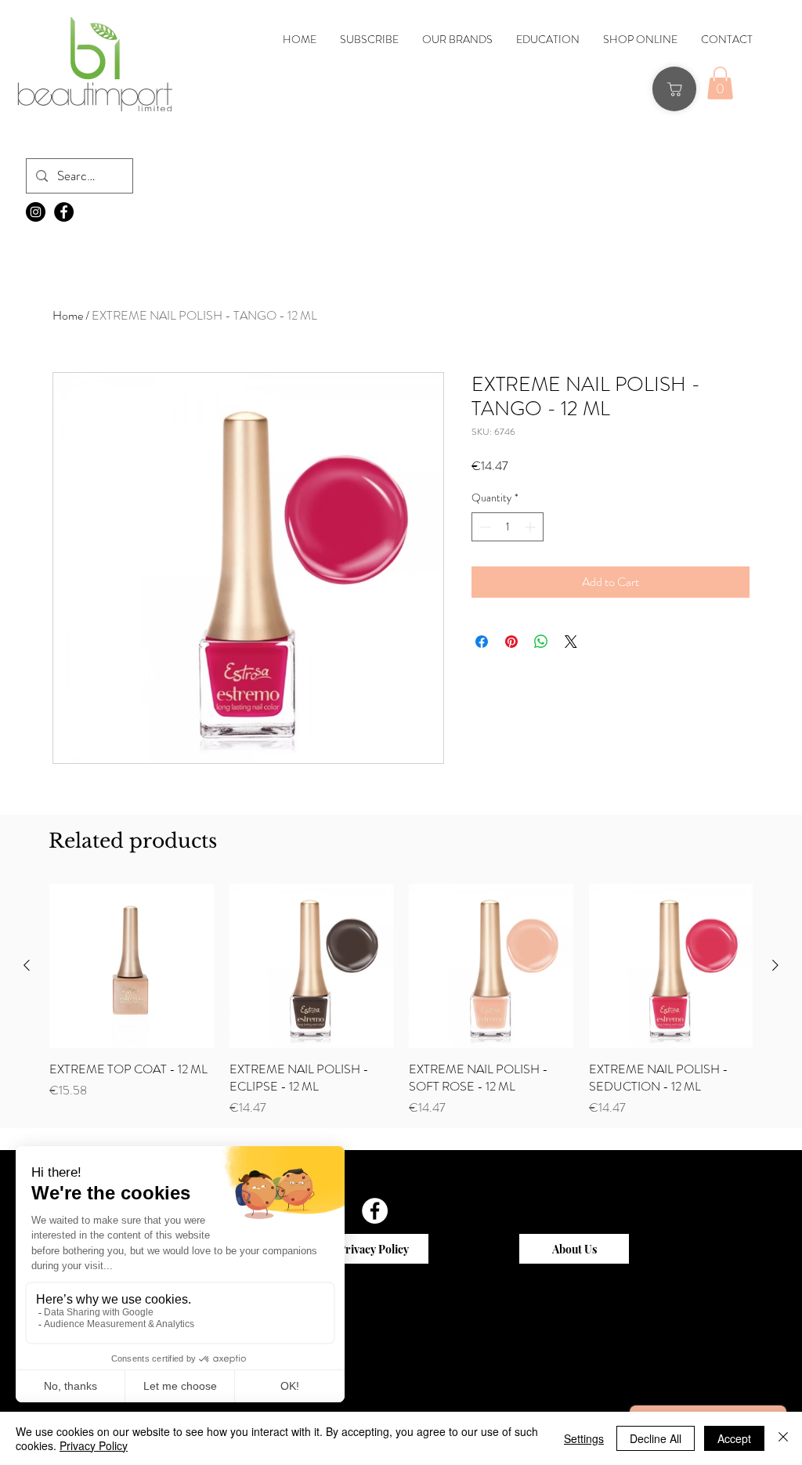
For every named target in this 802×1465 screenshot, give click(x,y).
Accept (734, 1438)
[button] (276, 383)
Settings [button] (584, 1438)
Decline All (655, 1438)
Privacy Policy (94, 1445)
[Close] (783, 1438)
